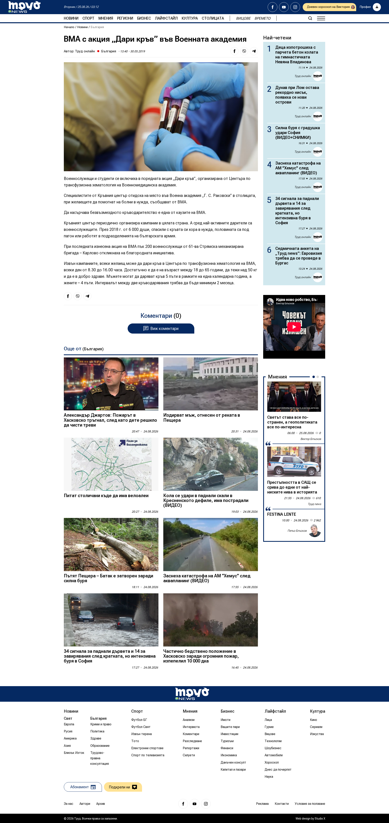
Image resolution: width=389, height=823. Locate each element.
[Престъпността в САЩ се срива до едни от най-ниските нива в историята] (294, 462)
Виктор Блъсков (310, 439)
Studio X (320, 818)
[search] (310, 18)
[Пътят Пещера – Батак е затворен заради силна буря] (111, 544)
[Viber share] (244, 51)
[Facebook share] (234, 51)
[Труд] (192, 694)
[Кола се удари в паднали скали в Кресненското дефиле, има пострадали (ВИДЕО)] (210, 464)
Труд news (314, 504)
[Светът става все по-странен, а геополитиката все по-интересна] (294, 396)
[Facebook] (272, 7)
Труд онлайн (85, 51)
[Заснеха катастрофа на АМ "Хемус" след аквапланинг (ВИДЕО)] (210, 544)
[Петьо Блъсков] (314, 530)
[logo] (24, 7)
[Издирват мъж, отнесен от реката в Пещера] (210, 384)
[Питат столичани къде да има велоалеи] (111, 464)
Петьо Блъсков (297, 530)
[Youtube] (284, 7)
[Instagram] (295, 7)
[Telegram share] (254, 51)
